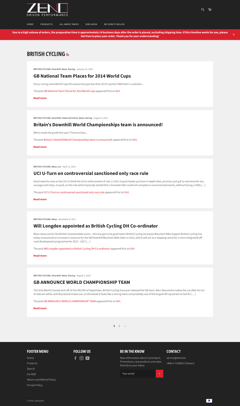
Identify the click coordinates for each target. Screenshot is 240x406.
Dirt (118, 91)
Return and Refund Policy (41, 380)
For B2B (31, 374)
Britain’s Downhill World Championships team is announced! (98, 124)
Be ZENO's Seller (114, 24)
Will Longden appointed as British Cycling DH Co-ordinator (95, 225)
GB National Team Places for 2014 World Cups (82, 76)
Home (30, 24)
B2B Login (91, 24)
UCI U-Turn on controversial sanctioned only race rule (90, 173)
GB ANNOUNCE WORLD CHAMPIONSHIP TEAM (81, 282)
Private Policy (35, 385)
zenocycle (39, 400)
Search (31, 369)
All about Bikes (69, 24)
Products (46, 24)
